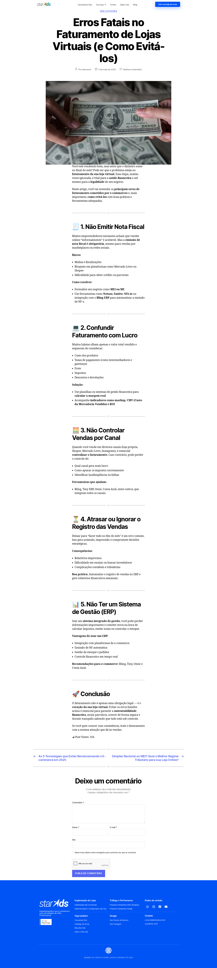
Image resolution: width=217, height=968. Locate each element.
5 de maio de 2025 (107, 69)
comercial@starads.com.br (155, 920)
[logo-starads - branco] (53, 903)
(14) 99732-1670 (151, 924)
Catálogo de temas (82, 924)
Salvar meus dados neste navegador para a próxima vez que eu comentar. (105, 852)
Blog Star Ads (80, 928)
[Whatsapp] (147, 906)
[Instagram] (153, 906)
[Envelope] (166, 906)
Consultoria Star (81, 920)
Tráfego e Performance (121, 900)
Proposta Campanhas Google (121, 909)
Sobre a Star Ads (81, 932)
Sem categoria (108, 11)
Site (73, 839)
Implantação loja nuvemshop (86, 905)
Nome (75, 827)
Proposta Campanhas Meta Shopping (124, 905)
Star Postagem (115, 924)
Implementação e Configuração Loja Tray (90, 909)
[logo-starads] (44, 4)
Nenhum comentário (132, 69)
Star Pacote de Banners (119, 920)
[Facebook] (160, 906)
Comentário (78, 803)
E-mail (113, 827)
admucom (86, 69)
